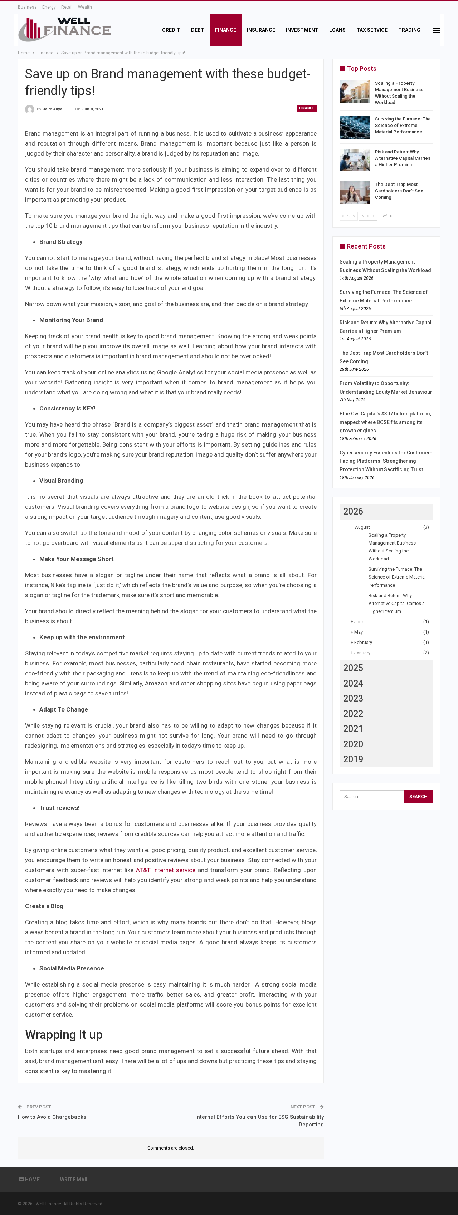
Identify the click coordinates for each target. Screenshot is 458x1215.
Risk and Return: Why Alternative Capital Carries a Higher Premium (402, 158)
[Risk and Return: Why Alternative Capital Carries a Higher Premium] (355, 160)
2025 (353, 668)
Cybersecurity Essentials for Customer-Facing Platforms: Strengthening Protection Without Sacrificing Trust (386, 461)
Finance (225, 30)
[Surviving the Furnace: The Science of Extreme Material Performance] (355, 127)
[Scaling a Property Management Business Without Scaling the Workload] (355, 91)
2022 (353, 714)
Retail (67, 7)
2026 (353, 511)
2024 (353, 683)
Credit (171, 30)
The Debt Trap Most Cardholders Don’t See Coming (399, 191)
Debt (197, 30)
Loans (337, 30)
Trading (409, 30)
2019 (353, 759)
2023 (353, 698)
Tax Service (372, 30)
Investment (302, 30)
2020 (353, 744)
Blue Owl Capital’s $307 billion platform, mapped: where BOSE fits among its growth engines (385, 422)
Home (32, 1179)
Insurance (261, 30)
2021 (353, 729)
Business (27, 7)
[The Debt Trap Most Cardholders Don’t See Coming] (355, 192)
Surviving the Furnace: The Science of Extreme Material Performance (403, 125)
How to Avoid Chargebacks (52, 1117)
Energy (49, 7)
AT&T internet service (166, 870)
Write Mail (74, 1179)
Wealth (85, 7)
